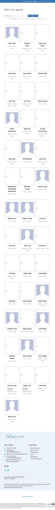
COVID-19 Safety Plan (36, 458)
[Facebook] (5, 470)
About (32, 454)
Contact (15, 46)
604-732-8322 (42, 1)
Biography (9, 46)
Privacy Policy (34, 456)
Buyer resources (34, 450)
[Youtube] (8, 470)
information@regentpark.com (27, 1)
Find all (35, 15)
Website (9, 103)
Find (30, 15)
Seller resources (34, 452)
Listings (12, 48)
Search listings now (35, 448)
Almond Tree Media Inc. (9, 478)
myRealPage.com (29, 496)
